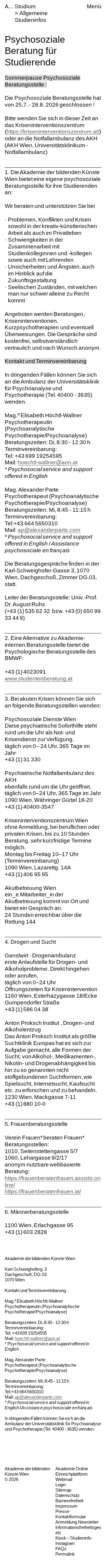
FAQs (61, 1548)
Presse (62, 1511)
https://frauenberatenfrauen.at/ (43, 1191)
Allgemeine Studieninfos (31, 16)
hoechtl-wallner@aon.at (47, 462)
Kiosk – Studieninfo (73, 1537)
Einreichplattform (71, 1473)
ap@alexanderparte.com (49, 530)
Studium (25, 6)
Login (60, 1484)
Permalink (65, 1553)
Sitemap (63, 1489)
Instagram (65, 1543)
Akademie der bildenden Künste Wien (27, 1471)
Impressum (66, 1505)
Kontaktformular (70, 1516)
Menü (94, 6)
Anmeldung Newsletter (77, 1521)
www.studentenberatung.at (38, 678)
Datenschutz (67, 1495)
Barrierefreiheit (69, 1500)
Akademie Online (71, 1468)
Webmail (63, 1479)
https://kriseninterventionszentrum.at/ (52, 132)
